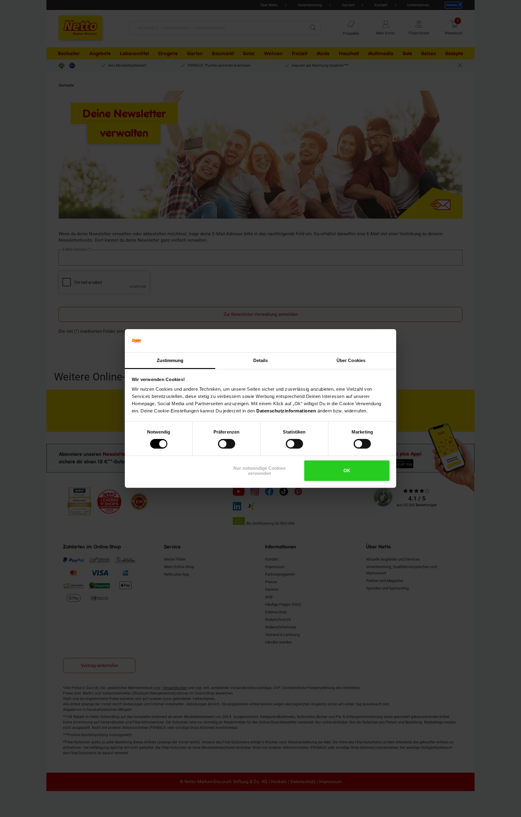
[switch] (226, 444)
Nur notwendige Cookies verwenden (259, 471)
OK (346, 470)
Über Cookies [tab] (350, 360)
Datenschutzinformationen (286, 410)
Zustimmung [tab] (170, 360)
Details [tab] (260, 360)
